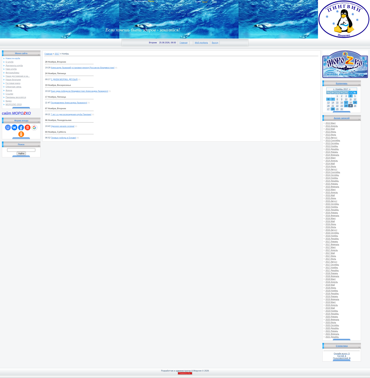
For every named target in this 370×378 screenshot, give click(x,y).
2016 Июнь (330, 224)
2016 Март (330, 218)
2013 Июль (330, 134)
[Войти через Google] (34, 127)
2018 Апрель (331, 282)
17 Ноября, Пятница (55, 97)
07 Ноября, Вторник (55, 108)
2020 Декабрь (332, 328)
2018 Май (330, 285)
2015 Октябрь (332, 204)
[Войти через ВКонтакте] (14, 127)
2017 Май (330, 253)
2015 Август (331, 201)
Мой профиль (201, 42)
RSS (214, 1)
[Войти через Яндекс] (27, 127)
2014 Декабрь (332, 181)
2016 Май (330, 221)
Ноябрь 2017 (342, 89)
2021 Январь (331, 331)
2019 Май (330, 308)
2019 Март (330, 302)
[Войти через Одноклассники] (21, 134)
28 (333, 109)
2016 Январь (331, 212)
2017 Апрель (331, 250)
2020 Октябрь (332, 325)
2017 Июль (330, 259)
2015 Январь (331, 184)
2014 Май (330, 163)
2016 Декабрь (332, 238)
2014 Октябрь (332, 175)
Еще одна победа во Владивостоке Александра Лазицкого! (79, 91)
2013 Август (331, 137)
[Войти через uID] (8, 127)
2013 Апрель (331, 126)
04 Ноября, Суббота (55, 132)
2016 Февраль (332, 215)
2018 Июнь (330, 288)
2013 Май (330, 129)
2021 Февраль (332, 334)
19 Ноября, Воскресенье (58, 85)
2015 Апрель (331, 192)
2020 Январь (331, 316)
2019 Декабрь (332, 314)
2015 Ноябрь (331, 207)
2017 (57, 54)
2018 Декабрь (332, 293)
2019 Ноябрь (331, 311)
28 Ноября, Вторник (55, 62)
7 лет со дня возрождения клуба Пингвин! (71, 114)
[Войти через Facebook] (21, 127)
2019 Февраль (332, 299)
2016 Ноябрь (331, 236)
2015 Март (330, 189)
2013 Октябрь (332, 143)
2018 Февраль (332, 276)
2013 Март (330, 123)
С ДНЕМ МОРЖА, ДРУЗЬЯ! (64, 79)
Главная (184, 42)
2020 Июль (330, 322)
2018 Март (330, 279)
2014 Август (331, 169)
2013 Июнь (330, 132)
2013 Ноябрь (331, 146)
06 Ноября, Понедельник (58, 120)
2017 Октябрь (332, 264)
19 (355, 102)
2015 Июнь (330, 198)
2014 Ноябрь (331, 178)
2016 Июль (330, 227)
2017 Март (330, 247)
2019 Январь (331, 296)
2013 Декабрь (332, 149)
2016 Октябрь (332, 233)
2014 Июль (330, 166)
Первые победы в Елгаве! (63, 138)
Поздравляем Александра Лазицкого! (69, 102)
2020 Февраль (332, 319)
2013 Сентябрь (332, 140)
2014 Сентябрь (332, 172)
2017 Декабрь (332, 270)
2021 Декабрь (332, 337)
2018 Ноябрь (331, 290)
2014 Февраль (332, 155)
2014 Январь (331, 152)
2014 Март (330, 158)
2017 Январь (331, 241)
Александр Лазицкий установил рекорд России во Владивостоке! (82, 67)
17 (346, 102)
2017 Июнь (330, 256)
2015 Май (330, 195)
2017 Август (331, 262)
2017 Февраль (332, 244)
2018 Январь (331, 273)
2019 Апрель (331, 305)
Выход (215, 42)
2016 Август (331, 230)
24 (346, 106)
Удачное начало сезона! (62, 126)
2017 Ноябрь (331, 267)
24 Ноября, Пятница (55, 73)
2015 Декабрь (332, 210)
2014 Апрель (331, 160)
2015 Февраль (332, 186)
